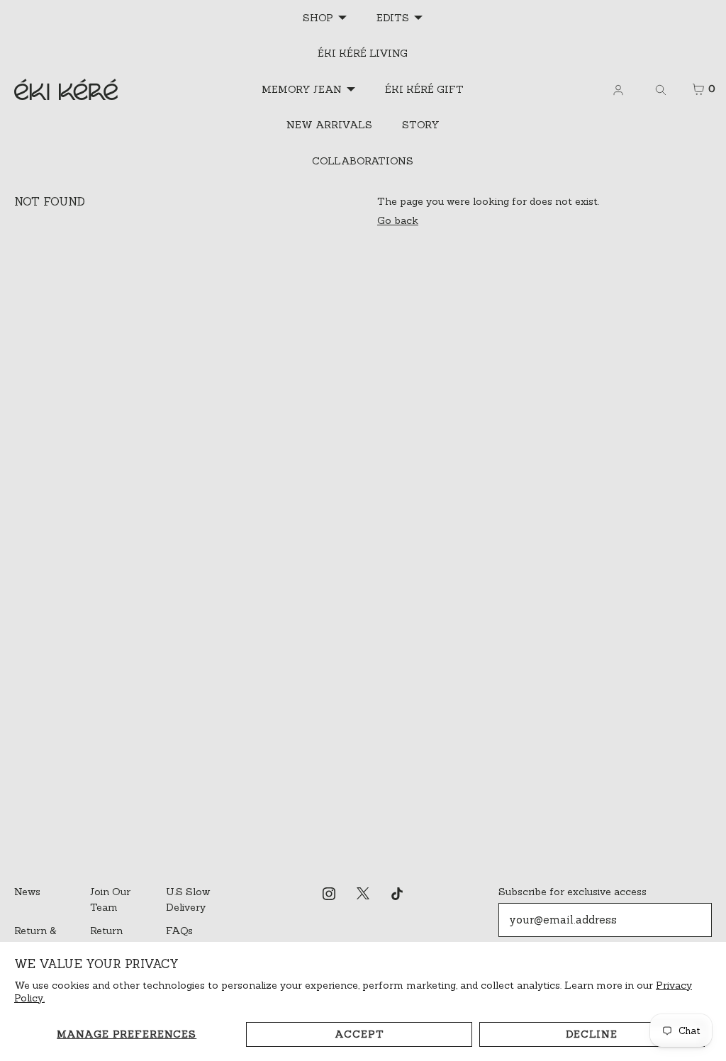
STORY (421, 124)
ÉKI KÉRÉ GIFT (424, 89)
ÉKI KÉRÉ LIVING (363, 53)
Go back (397, 220)
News (27, 891)
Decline (592, 1034)
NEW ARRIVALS (329, 124)
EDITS (392, 17)
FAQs (179, 930)
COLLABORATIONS (362, 161)
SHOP (318, 17)
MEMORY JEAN (302, 89)
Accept (359, 1034)
